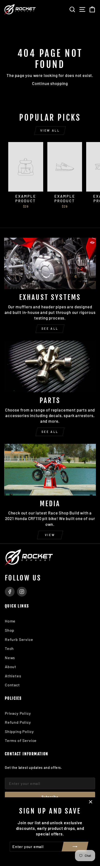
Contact (12, 684)
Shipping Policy (19, 731)
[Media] (50, 470)
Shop (9, 630)
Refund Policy (18, 722)
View (50, 535)
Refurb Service (19, 639)
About (10, 666)
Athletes (13, 675)
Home (10, 621)
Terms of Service (21, 740)
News (10, 657)
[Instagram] (22, 592)
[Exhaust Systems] (50, 263)
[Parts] (50, 366)
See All (50, 328)
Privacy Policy (18, 713)
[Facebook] (10, 592)
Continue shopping (50, 83)
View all (50, 130)
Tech (9, 648)
